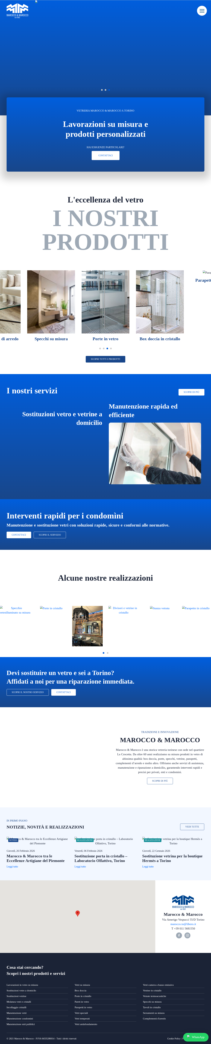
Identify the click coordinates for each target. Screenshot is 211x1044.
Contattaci (105, 155)
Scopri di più (191, 392)
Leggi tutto (12, 866)
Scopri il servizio (50, 535)
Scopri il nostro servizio (28, 692)
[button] (77, 914)
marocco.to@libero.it (183, 924)
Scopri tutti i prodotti (105, 359)
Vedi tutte (192, 827)
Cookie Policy (174, 1038)
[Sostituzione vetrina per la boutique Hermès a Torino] (173, 841)
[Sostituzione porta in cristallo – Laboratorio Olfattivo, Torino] (106, 841)
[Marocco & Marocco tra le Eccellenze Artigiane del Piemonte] (38, 841)
